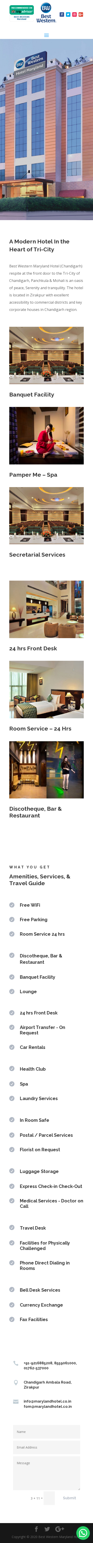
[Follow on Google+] (81, 14)
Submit (69, 1498)
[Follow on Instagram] (74, 14)
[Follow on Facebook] (62, 14)
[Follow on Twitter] (68, 14)
